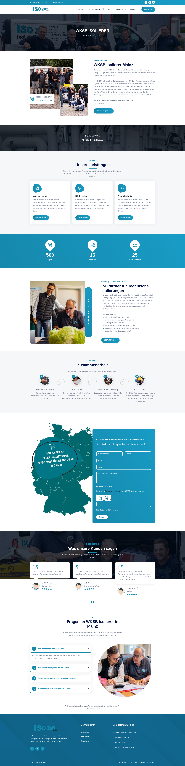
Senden (102, 517)
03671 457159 (46, 100)
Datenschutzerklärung (112, 491)
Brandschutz (125, 196)
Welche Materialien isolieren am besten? (54, 689)
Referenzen (120, 9)
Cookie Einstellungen (147, 762)
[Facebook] (32, 749)
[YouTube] (43, 749)
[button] (91, 602)
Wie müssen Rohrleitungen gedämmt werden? (57, 678)
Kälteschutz (82, 196)
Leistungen (94, 9)
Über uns (107, 9)
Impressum (122, 762)
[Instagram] (37, 749)
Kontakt (147, 9)
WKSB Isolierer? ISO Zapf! (88, 312)
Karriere (133, 9)
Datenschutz (133, 762)
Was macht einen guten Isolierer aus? (53, 668)
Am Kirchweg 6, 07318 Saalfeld (126, 732)
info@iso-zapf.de (57, 2)
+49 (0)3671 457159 (40, 2)
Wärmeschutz (41, 196)
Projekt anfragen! (103, 111)
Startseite (81, 9)
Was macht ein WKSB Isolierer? (51, 649)
